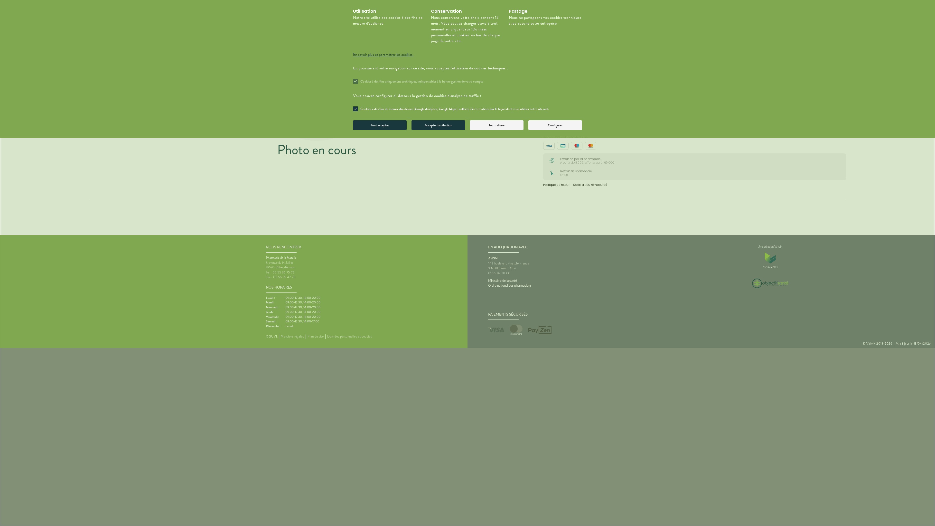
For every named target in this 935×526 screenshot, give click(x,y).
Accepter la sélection (438, 125)
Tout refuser (497, 125)
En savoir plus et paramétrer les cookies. (383, 54)
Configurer (555, 125)
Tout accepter (380, 125)
